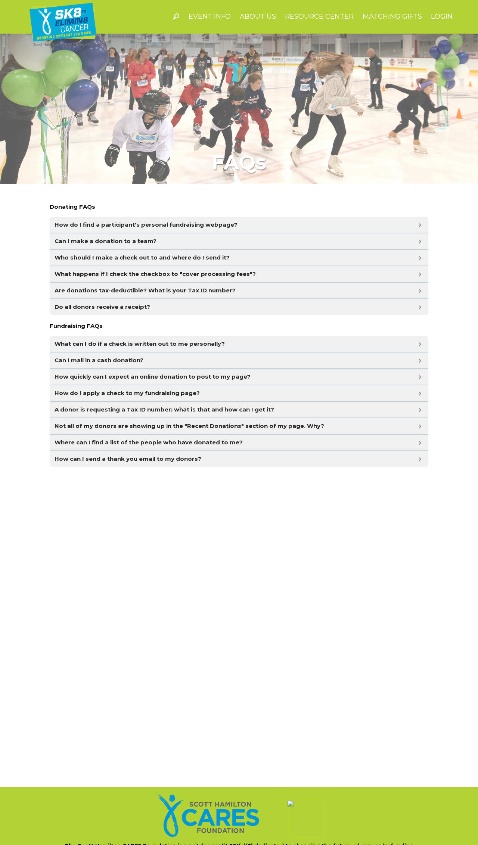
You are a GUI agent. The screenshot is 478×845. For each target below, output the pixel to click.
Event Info (210, 16)
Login (442, 16)
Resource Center (319, 16)
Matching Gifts (392, 16)
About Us (258, 16)
